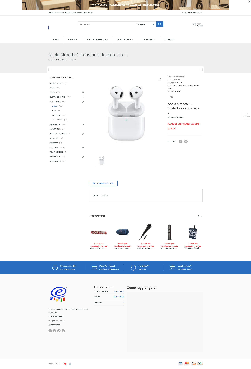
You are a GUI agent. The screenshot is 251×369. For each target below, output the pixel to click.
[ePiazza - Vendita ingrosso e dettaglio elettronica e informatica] (61, 25)
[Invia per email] (186, 141)
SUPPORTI (58, 115)
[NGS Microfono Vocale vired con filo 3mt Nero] (145, 232)
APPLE (177, 91)
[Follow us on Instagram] (59, 330)
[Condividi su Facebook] (180, 141)
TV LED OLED (60, 120)
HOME (56, 39)
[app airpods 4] (126, 112)
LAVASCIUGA (57, 129)
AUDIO (73, 60)
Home (50, 60)
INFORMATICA (57, 124)
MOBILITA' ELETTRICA (60, 134)
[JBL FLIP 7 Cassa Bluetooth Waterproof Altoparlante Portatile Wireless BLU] (122, 232)
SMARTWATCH (57, 161)
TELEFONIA (147, 39)
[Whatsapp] (63, 330)
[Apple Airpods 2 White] (49, 69)
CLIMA (55, 92)
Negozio (72, 39)
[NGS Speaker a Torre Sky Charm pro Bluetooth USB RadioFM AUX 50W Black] (169, 232)
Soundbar (56, 143)
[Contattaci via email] (54, 330)
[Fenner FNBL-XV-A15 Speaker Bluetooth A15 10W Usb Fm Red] (98, 232)
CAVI (56, 111)
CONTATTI (169, 39)
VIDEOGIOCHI (57, 157)
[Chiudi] (249, 1)
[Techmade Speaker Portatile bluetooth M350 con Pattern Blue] (192, 232)
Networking (56, 138)
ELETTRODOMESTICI (96, 39)
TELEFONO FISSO (58, 152)
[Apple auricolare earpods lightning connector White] (201, 69)
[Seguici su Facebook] (50, 330)
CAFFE (54, 88)
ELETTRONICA (124, 39)
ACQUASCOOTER (58, 83)
